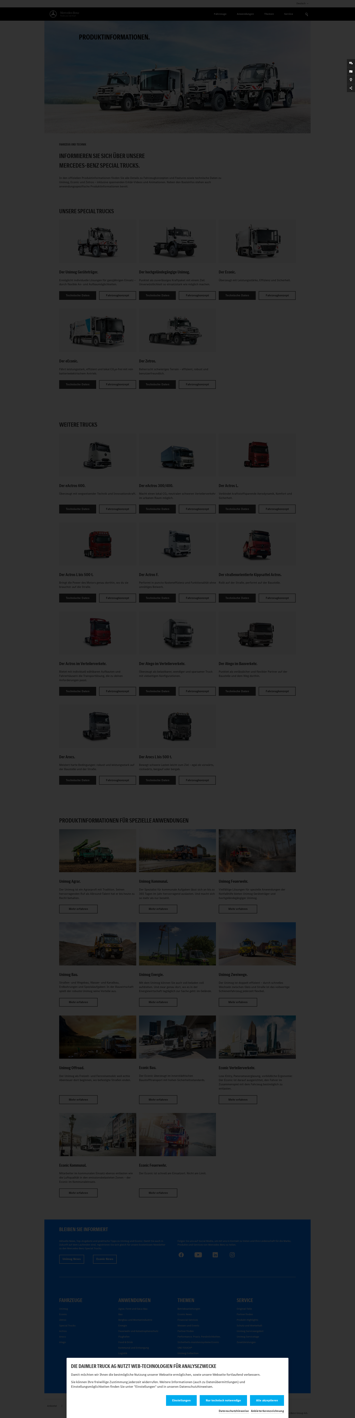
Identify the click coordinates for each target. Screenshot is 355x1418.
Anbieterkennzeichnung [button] (267, 1411)
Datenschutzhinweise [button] (234, 1411)
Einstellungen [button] (181, 1400)
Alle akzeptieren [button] (267, 1400)
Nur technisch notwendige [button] (223, 1400)
